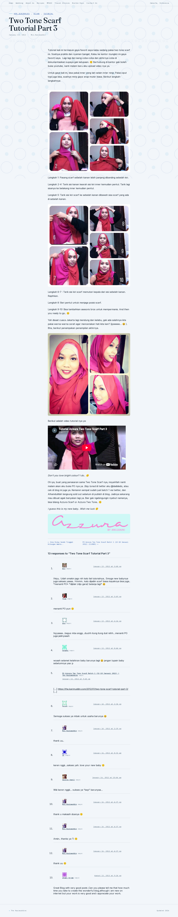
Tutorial (48, 14)
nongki (65, 650)
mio (63, 569)
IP (63, 755)
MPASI (49, 3)
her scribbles (22, 14)
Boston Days (78, 3)
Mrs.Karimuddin (69, 731)
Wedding (19, 3)
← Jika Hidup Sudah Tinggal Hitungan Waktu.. (60, 543)
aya (63, 623)
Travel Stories (62, 3)
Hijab (37, 14)
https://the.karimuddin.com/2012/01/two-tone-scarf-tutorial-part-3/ (93, 689)
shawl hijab (68, 878)
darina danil (68, 780)
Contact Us (91, 3)
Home (11, 3)
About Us (30, 3)
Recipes (40, 3)
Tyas (64, 599)
